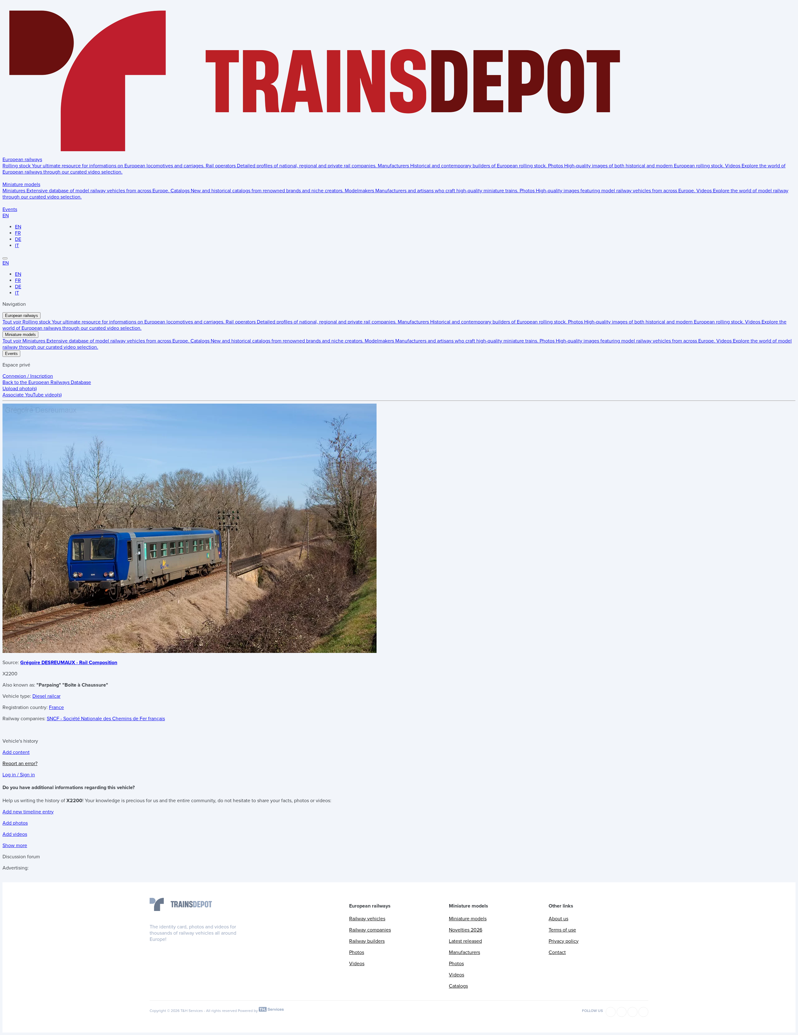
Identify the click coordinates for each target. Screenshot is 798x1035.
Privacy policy (564, 941)
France (56, 707)
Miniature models (21, 184)
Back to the (46, 382)
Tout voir (12, 322)
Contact (557, 952)
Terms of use (562, 930)
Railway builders (367, 941)
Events (9, 209)
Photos (356, 952)
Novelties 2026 (465, 930)
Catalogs (458, 986)
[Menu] (4, 258)
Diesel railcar (46, 696)
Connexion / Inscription (27, 376)
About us (558, 919)
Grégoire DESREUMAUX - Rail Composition (68, 662)
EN (5, 216)
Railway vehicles (367, 919)
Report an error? (19, 763)
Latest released (465, 941)
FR (18, 233)
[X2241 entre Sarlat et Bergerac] (189, 651)
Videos (356, 964)
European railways (22, 159)
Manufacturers (464, 952)
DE (18, 239)
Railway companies (370, 930)
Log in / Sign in (18, 775)
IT (17, 245)
